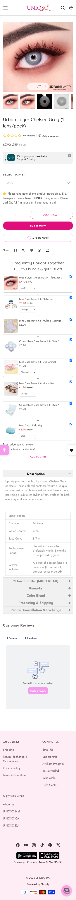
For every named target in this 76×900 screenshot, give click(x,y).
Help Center (49, 785)
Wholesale (49, 778)
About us (8, 804)
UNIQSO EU (11, 825)
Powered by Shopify (38, 884)
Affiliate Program (53, 764)
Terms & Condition (14, 775)
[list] (38, 57)
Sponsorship (50, 757)
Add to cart (51, 215)
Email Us (47, 749)
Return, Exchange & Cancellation (15, 759)
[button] (38, 473)
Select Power (14, 174)
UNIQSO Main (12, 811)
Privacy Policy (11, 768)
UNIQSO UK (42, 878)
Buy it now (38, 225)
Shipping (8, 749)
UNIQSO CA (11, 818)
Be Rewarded (50, 771)
